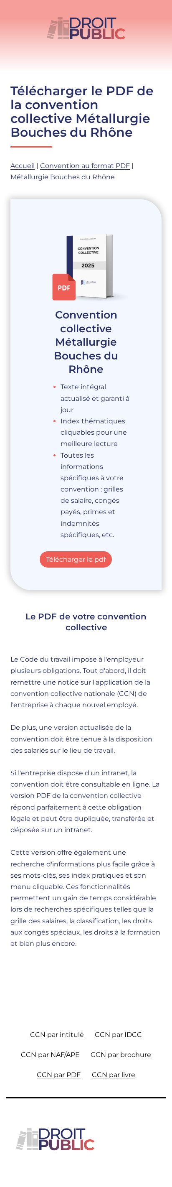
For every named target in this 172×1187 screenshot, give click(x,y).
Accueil (22, 166)
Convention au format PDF (85, 166)
